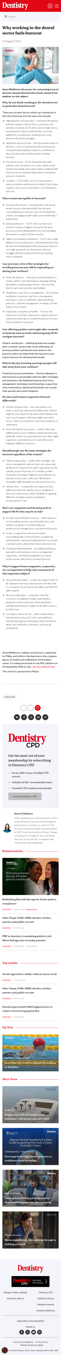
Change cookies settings (15, 1292)
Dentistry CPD (46, 1292)
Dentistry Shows (46, 1298)
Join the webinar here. (44, 666)
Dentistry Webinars (45, 1311)
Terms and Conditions (23, 1342)
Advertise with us (15, 1298)
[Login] (50, 6)
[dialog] (5, 1350)
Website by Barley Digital (31, 1345)
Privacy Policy (42, 1342)
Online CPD (9, 697)
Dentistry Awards (45, 1304)
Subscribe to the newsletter (30, 1321)
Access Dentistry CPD (25, 796)
